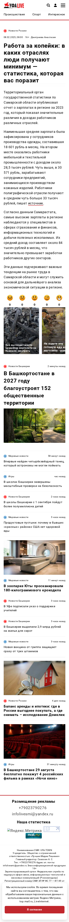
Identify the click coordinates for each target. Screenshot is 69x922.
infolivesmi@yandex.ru (32, 814)
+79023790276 (33, 808)
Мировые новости (18, 456)
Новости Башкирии (19, 366)
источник (35, 203)
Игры (11, 476)
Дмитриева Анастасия (43, 37)
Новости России (17, 30)
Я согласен (34, 909)
